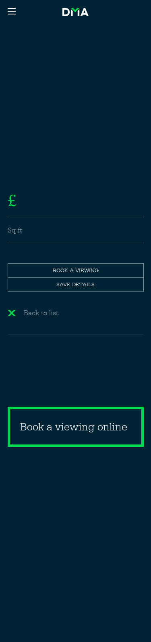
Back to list (41, 313)
